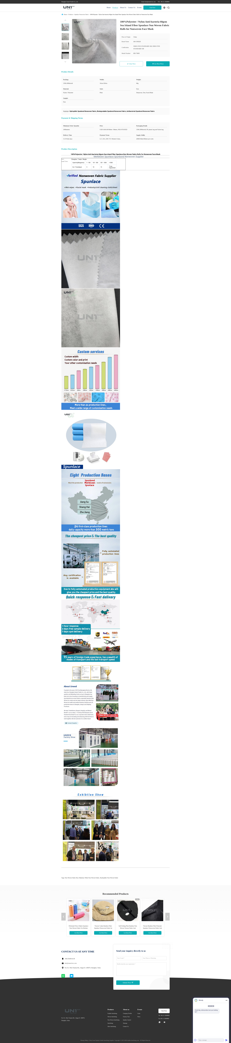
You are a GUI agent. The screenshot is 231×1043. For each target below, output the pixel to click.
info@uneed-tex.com (71, 963)
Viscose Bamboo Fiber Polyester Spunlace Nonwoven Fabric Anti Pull (152, 928)
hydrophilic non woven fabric (109, 878)
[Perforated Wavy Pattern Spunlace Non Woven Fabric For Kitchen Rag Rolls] (78, 910)
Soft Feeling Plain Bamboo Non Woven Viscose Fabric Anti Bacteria (128, 928)
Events (139, 7)
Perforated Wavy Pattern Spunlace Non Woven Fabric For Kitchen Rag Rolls (78, 928)
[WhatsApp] (65, 977)
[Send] (226, 1040)
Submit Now (127, 983)
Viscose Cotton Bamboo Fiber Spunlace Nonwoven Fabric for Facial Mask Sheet (103, 928)
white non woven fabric (92, 878)
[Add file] (195, 1040)
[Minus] (226, 1000)
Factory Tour (126, 1016)
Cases (138, 1013)
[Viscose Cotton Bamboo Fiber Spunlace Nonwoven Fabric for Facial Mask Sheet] (103, 910)
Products (115, 7)
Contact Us (131, 7)
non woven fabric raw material (74, 878)
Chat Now (152, 7)
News (138, 1016)
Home (109, 7)
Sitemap (125, 1023)
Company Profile (127, 1013)
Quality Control (127, 1020)
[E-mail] (74, 977)
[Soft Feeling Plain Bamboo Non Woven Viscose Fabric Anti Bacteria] (128, 910)
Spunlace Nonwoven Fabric (81, 14)
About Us (123, 7)
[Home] (68, 7)
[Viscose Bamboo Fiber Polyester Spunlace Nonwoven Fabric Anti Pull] (152, 910)
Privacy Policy (84, 1040)
